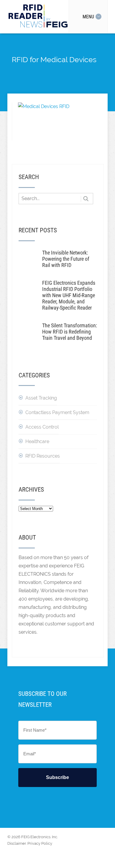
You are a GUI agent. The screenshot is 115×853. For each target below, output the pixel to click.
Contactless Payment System (57, 412)
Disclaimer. (17, 843)
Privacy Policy (39, 843)
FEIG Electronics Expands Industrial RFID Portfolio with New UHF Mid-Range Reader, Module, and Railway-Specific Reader (68, 295)
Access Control (42, 427)
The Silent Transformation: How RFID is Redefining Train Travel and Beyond (69, 331)
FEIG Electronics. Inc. (39, 837)
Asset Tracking (41, 398)
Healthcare (37, 441)
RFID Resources (42, 456)
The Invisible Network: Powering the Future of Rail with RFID (65, 259)
